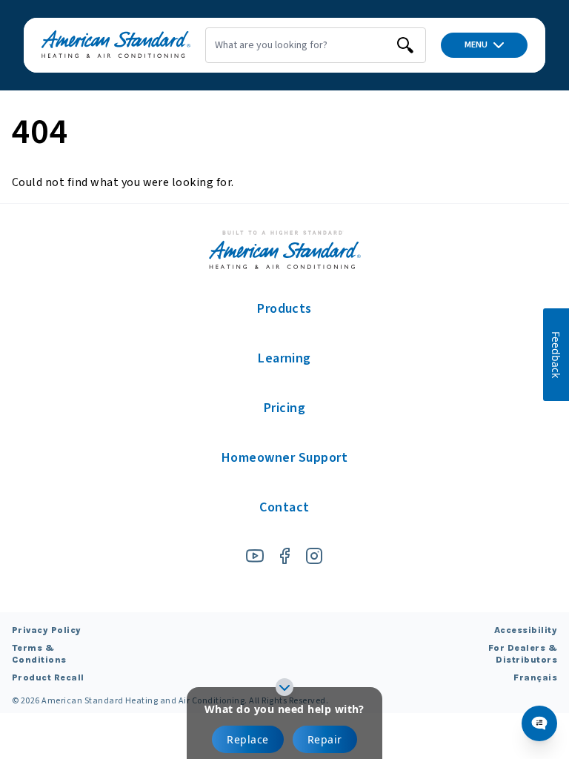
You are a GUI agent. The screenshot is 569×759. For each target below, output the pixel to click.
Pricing (284, 408)
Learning (284, 358)
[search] (405, 45)
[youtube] (255, 556)
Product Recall (48, 677)
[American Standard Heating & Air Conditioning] (115, 45)
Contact (284, 507)
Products (284, 308)
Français (535, 677)
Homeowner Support (284, 457)
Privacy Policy (46, 630)
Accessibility (525, 630)
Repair (324, 739)
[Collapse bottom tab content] (284, 687)
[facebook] (284, 556)
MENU (476, 45)
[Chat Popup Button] (539, 723)
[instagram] (314, 556)
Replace (247, 739)
